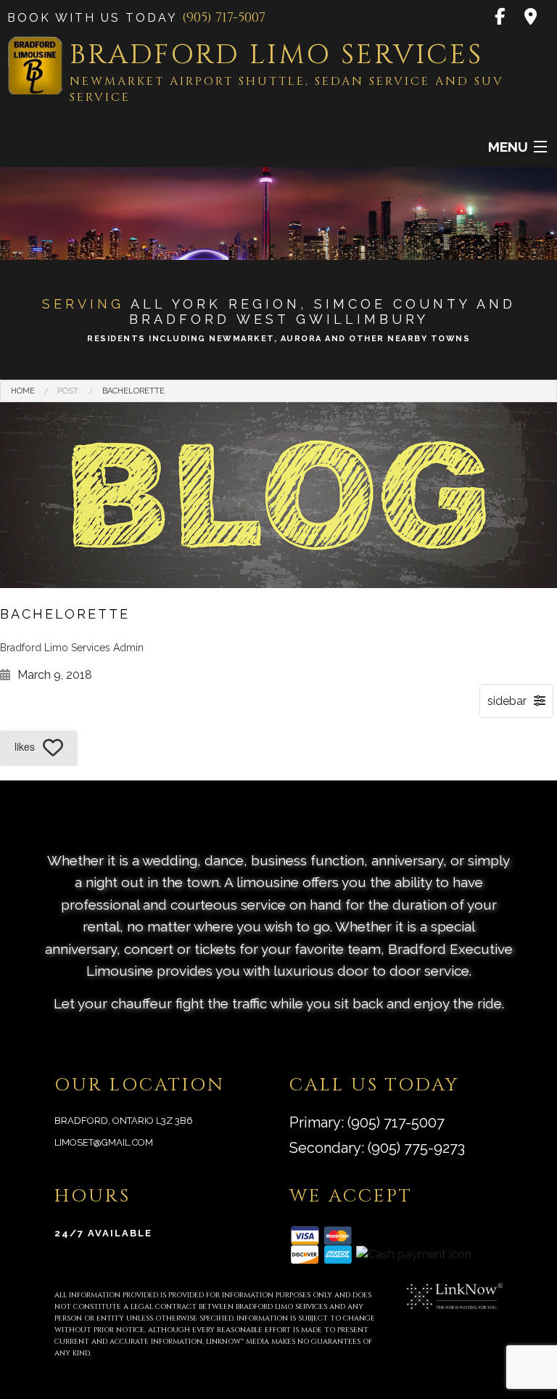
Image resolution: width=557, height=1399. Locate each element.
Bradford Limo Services (276, 54)
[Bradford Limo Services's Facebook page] (500, 18)
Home (23, 391)
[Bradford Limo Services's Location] (531, 18)
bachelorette (133, 391)
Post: (68, 391)
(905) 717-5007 (223, 18)
